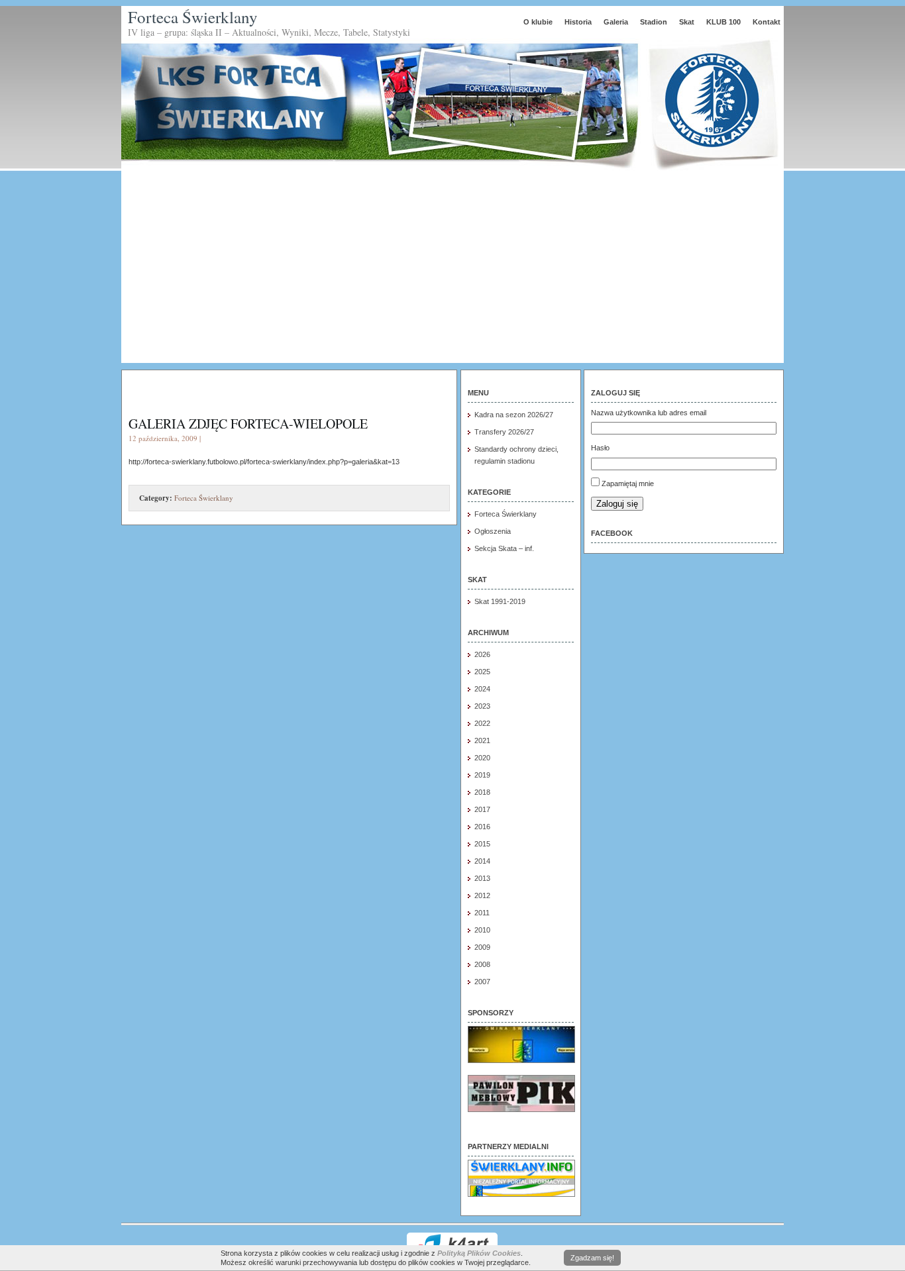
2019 (482, 775)
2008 (482, 964)
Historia (578, 22)
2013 (482, 878)
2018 (482, 792)
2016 (482, 827)
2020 (482, 758)
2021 (482, 740)
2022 (482, 723)
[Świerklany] (521, 1194)
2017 (482, 809)
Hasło (600, 448)
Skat (686, 22)
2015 (482, 844)
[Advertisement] (452, 270)
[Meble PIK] (521, 1109)
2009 (482, 947)
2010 (482, 930)
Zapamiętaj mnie (628, 483)
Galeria (616, 22)
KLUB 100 (723, 22)
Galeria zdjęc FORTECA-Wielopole (248, 423)
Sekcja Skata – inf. (504, 548)
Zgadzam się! (592, 1258)
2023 (482, 706)
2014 (482, 861)
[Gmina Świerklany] (521, 1060)
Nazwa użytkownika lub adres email (648, 413)
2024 (482, 689)
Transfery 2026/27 (504, 432)
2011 (482, 913)
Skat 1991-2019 (499, 601)
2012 (482, 895)
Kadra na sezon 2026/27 (513, 415)
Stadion (653, 22)
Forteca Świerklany (193, 17)
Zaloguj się (617, 504)
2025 (482, 672)
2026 (482, 654)
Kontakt (766, 22)
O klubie (538, 22)
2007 (482, 982)
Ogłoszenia (492, 531)
